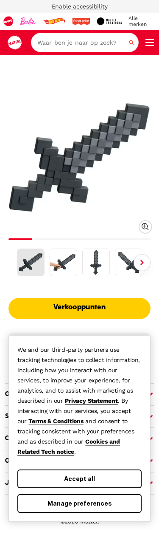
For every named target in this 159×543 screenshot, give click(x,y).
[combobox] (85, 42)
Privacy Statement (91, 400)
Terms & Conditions (55, 421)
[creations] (109, 21)
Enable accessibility (80, 6)
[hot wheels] (54, 21)
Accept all (79, 478)
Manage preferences (79, 503)
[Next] (142, 262)
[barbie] (28, 21)
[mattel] (8, 21)
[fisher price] (81, 21)
